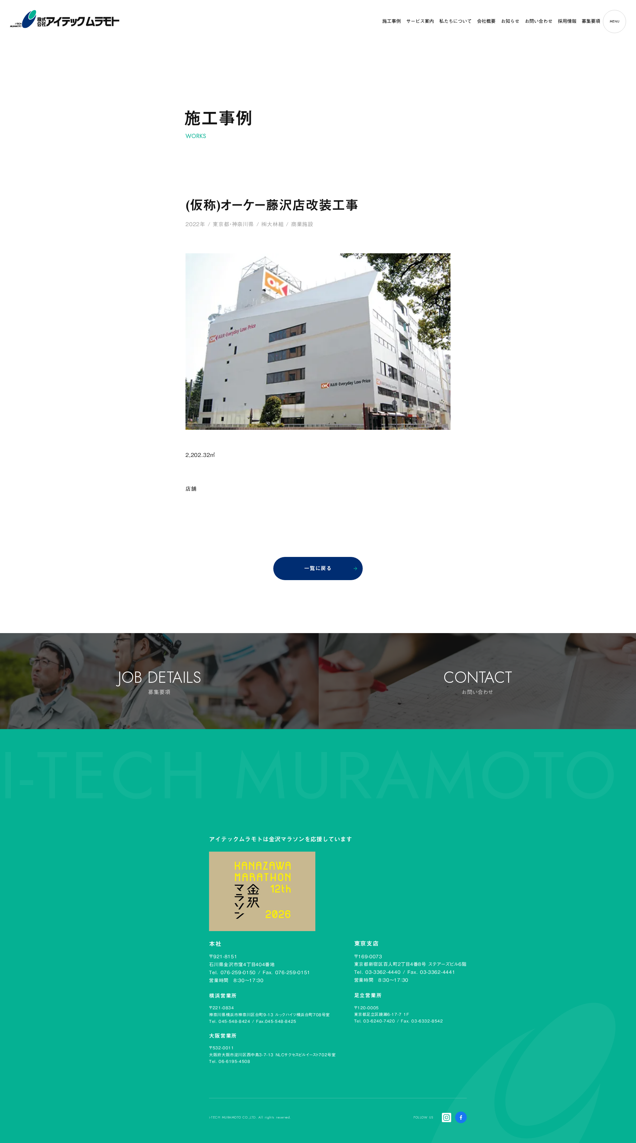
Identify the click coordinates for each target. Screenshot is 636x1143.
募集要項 (591, 21)
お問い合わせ (539, 21)
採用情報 (567, 21)
